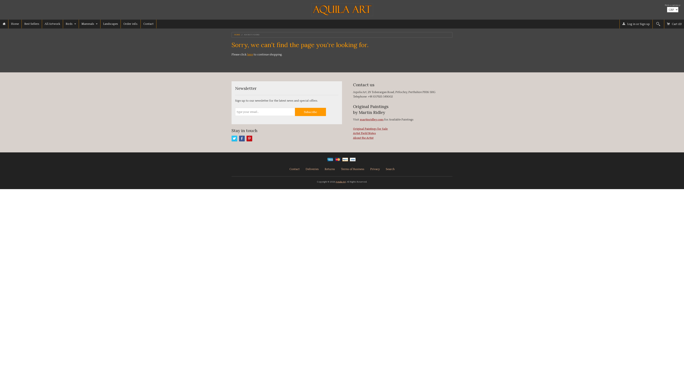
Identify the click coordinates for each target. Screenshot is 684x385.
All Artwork (52, 23)
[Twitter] (234, 138)
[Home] (4, 24)
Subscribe (310, 112)
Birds (69, 23)
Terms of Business (352, 169)
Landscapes (110, 23)
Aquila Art (341, 182)
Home (15, 23)
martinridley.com (372, 119)
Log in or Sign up (638, 24)
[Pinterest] (249, 138)
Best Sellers (31, 23)
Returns (330, 169)
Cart (676, 24)
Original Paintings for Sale (370, 128)
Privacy (375, 169)
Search (390, 169)
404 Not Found (252, 35)
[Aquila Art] (342, 8)
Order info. (130, 23)
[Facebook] (242, 138)
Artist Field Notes (364, 133)
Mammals (88, 23)
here (250, 54)
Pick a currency (672, 5)
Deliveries (312, 169)
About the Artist (363, 138)
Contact (148, 23)
